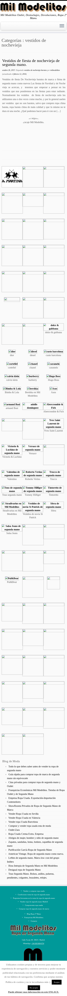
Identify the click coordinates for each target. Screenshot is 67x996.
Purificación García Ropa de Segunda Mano (30, 850)
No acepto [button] (34, 988)
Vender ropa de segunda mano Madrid (34, 902)
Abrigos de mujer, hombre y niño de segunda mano (33, 838)
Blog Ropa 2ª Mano (34, 914)
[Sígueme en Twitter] (6, 27)
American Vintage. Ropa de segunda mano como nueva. (36, 854)
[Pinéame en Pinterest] (11, 27)
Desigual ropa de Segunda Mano (24, 869)
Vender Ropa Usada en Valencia (24, 817)
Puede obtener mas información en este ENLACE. (33, 992)
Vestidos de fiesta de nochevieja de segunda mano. (31, 62)
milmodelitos (55, 70)
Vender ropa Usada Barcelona (23, 822)
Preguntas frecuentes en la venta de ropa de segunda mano (34, 898)
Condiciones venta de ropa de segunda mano (34, 895)
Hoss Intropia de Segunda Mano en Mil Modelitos (33, 865)
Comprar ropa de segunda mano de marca (34, 909)
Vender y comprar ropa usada (34, 891)
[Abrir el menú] (62, 26)
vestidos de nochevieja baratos (35, 70)
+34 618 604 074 (37, 943)
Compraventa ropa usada (34, 905)
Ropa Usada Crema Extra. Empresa (25, 834)
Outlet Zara (14, 830)
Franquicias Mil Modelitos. (34, 917)
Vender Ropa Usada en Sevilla (23, 813)
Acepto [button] (57, 982)
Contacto (34, 921)
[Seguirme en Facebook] (3, 27)
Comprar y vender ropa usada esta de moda (29, 826)
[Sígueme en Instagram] (9, 27)
